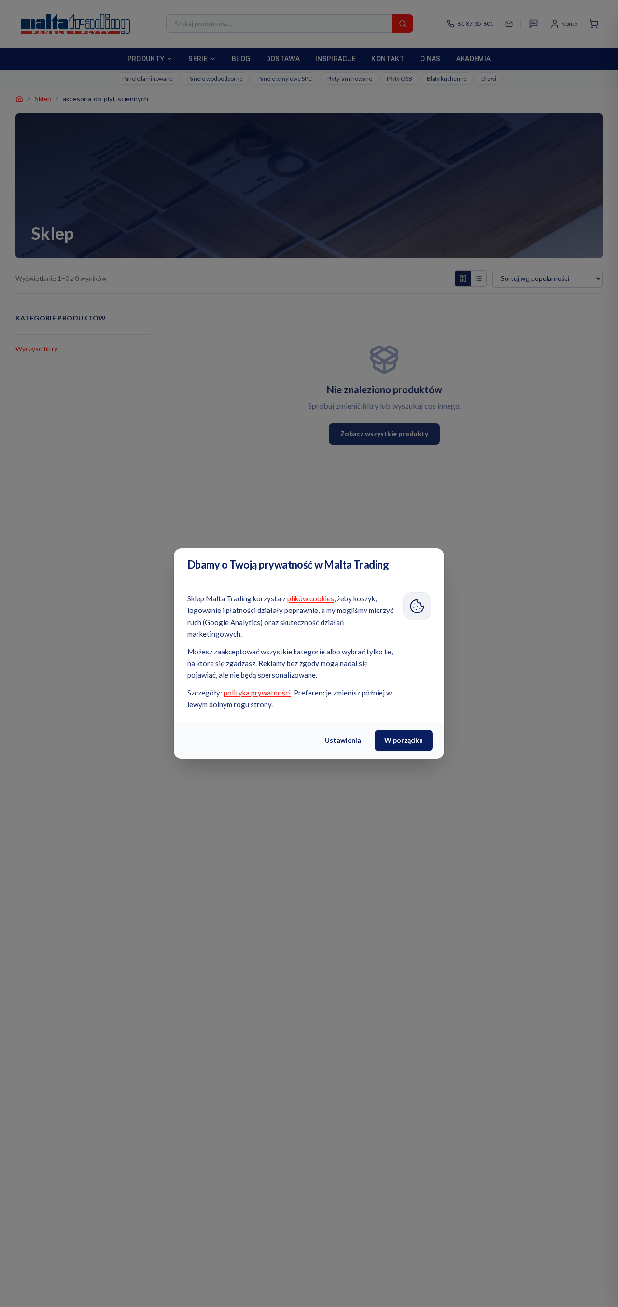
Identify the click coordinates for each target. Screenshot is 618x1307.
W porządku (403, 740)
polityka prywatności (257, 692)
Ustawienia (343, 740)
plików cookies (310, 598)
